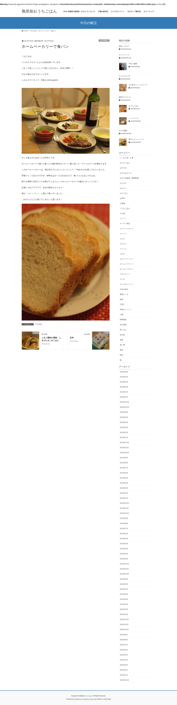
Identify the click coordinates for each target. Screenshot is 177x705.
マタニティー (125, 274)
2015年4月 (124, 422)
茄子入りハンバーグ (136, 139)
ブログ (122, 254)
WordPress (78, 699)
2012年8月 (124, 584)
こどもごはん (125, 208)
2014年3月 (124, 488)
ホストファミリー (126, 259)
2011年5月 (124, 655)
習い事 (122, 345)
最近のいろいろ (125, 97)
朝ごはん (123, 330)
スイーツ (123, 234)
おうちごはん (134, 106)
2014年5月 (124, 478)
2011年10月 (124, 629)
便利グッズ (124, 294)
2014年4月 (124, 483)
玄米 (72, 338)
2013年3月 (124, 549)
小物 (121, 314)
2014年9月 (124, 458)
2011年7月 (124, 645)
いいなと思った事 (126, 158)
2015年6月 (124, 412)
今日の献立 (104, 40)
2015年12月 (124, 402)
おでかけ (123, 183)
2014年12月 (124, 442)
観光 (121, 355)
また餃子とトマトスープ (138, 85)
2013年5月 (124, 539)
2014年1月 (124, 498)
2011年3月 (124, 665)
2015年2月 (124, 432)
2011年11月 (124, 624)
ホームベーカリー (126, 269)
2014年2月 (124, 493)
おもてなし (124, 193)
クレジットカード (126, 229)
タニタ (122, 239)
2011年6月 (124, 650)
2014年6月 (124, 473)
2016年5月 (124, 377)
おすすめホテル (126, 173)
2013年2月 (124, 554)
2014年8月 (124, 463)
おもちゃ (123, 188)
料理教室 (123, 319)
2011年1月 (124, 675)
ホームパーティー (126, 264)
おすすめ (123, 168)
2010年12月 (124, 680)
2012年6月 (124, 594)
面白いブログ (124, 46)
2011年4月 (124, 660)
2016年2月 (124, 392)
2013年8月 (124, 523)
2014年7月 (124, 468)
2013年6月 (124, 533)
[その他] (100, 340)
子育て (122, 304)
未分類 (122, 335)
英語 (121, 350)
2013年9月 (124, 518)
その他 (122, 213)
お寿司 (122, 198)
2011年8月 (124, 640)
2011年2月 (124, 670)
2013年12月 (124, 503)
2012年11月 (124, 569)
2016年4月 (124, 382)
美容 (121, 340)
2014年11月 (124, 448)
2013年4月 (124, 544)
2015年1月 (124, 437)
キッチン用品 (125, 223)
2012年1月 (124, 614)
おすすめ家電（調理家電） (130, 178)
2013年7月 (124, 528)
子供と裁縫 (133, 64)
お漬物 (122, 203)
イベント (123, 218)
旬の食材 (123, 325)
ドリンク (123, 249)
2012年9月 (124, 579)
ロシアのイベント (126, 284)
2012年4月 (124, 604)
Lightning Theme (88, 699)
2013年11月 (124, 508)
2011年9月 (124, 635)
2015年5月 (124, 417)
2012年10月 (124, 574)
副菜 (121, 299)
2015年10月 (124, 407)
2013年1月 (124, 559)
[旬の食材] (30, 340)
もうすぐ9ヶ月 (124, 76)
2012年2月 (124, 609)
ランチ (122, 279)
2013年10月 (124, 513)
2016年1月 (124, 397)
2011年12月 (124, 619)
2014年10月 (124, 453)
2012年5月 (124, 599)
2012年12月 (124, 564)
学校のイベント (126, 309)
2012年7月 (124, 589)
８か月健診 (123, 130)
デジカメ (123, 244)
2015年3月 (124, 427)
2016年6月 (124, 372)
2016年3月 (124, 387)
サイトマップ (124, 55)
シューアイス (134, 118)
